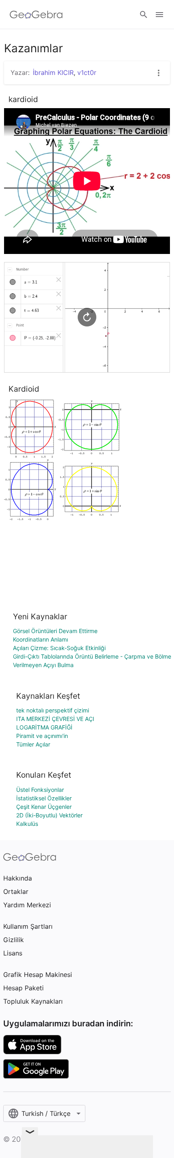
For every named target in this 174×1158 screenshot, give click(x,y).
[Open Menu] (159, 14)
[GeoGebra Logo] (36, 15)
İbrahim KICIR (53, 72)
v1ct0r (86, 72)
